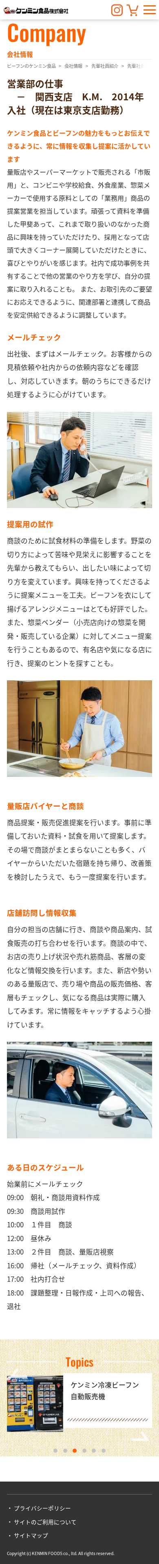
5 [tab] (94, 1451)
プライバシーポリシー (42, 1508)
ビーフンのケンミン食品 (31, 66)
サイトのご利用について (45, 1522)
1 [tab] (55, 1451)
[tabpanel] (79, 1404)
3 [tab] (75, 1451)
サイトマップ (31, 1535)
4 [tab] (84, 1451)
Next (141, 1436)
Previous (18, 1373)
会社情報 (73, 66)
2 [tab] (65, 1451)
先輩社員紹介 (104, 66)
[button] (150, 9)
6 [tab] (104, 1451)
